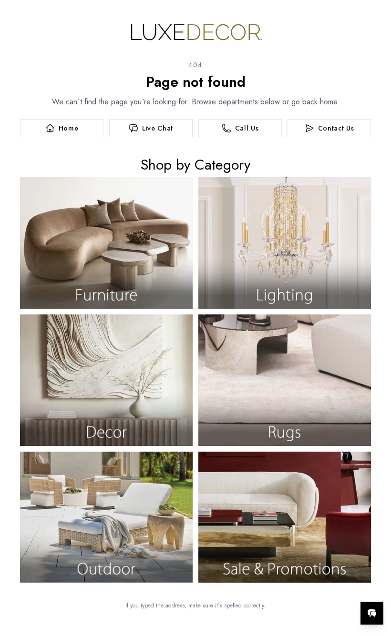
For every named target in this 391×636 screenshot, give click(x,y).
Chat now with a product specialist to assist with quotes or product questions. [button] (305, 588)
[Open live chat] (371, 613)
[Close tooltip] (376, 584)
